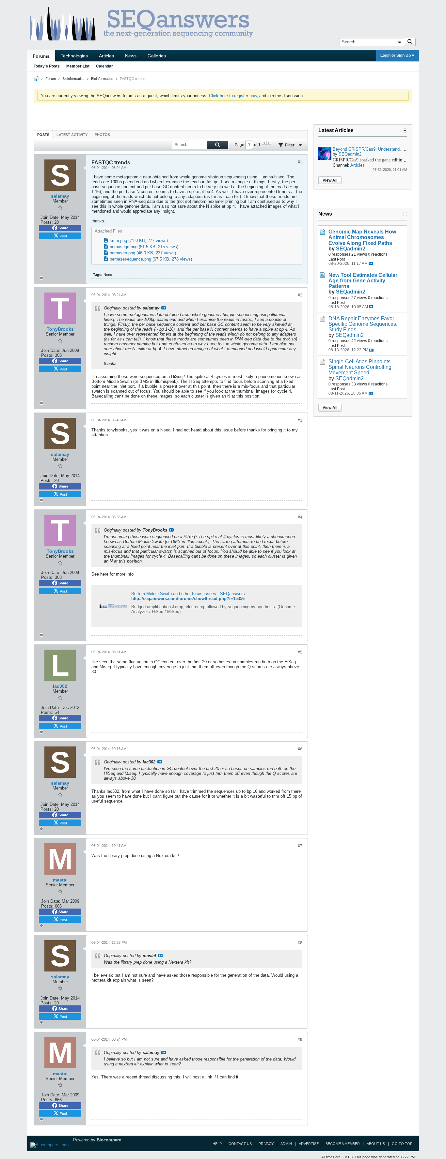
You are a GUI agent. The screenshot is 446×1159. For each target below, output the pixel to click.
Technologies (74, 55)
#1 (300, 162)
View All (330, 180)
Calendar (104, 66)
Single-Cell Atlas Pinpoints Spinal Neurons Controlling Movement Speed (359, 367)
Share (63, 228)
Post (63, 235)
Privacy (266, 1144)
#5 (300, 652)
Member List (77, 66)
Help (217, 1144)
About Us (376, 1144)
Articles (106, 55)
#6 (300, 749)
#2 (300, 295)
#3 (300, 420)
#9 (300, 1039)
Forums (41, 56)
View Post (163, 307)
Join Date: (50, 217)
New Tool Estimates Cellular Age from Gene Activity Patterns (362, 280)
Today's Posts (47, 66)
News (130, 55)
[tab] (43, 134)
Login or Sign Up (395, 55)
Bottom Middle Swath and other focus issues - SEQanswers (188, 593)
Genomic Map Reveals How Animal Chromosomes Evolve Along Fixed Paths (362, 237)
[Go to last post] (371, 263)
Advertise (309, 1144)
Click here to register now (233, 95)
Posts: (46, 222)
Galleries (157, 55)
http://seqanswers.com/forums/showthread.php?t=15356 (188, 598)
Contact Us (240, 1144)
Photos (102, 135)
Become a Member (343, 1144)
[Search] (410, 42)
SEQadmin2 (350, 154)
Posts (43, 135)
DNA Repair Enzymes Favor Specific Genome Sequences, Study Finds (362, 324)
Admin (286, 1144)
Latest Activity (72, 135)
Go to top (402, 1144)
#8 (300, 943)
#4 (300, 517)
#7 (300, 846)
